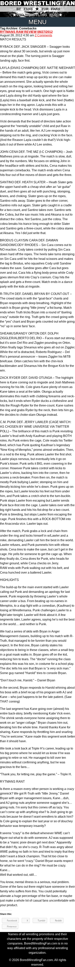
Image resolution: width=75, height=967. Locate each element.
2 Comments (43, 35)
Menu (37, 21)
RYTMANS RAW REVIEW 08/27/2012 (26, 31)
